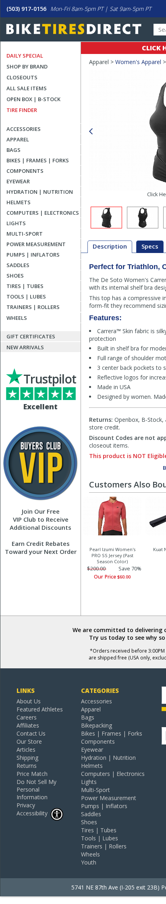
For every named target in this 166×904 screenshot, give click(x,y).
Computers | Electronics (42, 212)
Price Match (32, 774)
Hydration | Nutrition (39, 191)
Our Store (29, 741)
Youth (88, 862)
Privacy (26, 805)
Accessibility (32, 813)
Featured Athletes (40, 709)
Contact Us (31, 733)
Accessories (23, 129)
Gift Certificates (30, 336)
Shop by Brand (27, 66)
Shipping (27, 757)
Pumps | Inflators (33, 254)
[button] (90, 131)
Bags (13, 149)
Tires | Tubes (25, 286)
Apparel (17, 139)
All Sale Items (26, 88)
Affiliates (28, 725)
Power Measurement (36, 244)
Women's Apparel (138, 62)
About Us (29, 701)
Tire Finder (21, 110)
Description (110, 246)
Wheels (16, 317)
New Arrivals (25, 347)
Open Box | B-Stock (33, 99)
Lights (16, 223)
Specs (149, 246)
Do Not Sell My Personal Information (36, 789)
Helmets (18, 202)
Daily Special (24, 55)
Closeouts (21, 77)
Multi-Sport (24, 233)
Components (25, 170)
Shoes (15, 275)
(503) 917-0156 (26, 8)
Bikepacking (96, 725)
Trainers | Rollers (33, 307)
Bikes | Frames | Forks (37, 160)
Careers (27, 717)
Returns (27, 765)
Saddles (17, 265)
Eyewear (18, 181)
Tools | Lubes (26, 296)
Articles (26, 749)
